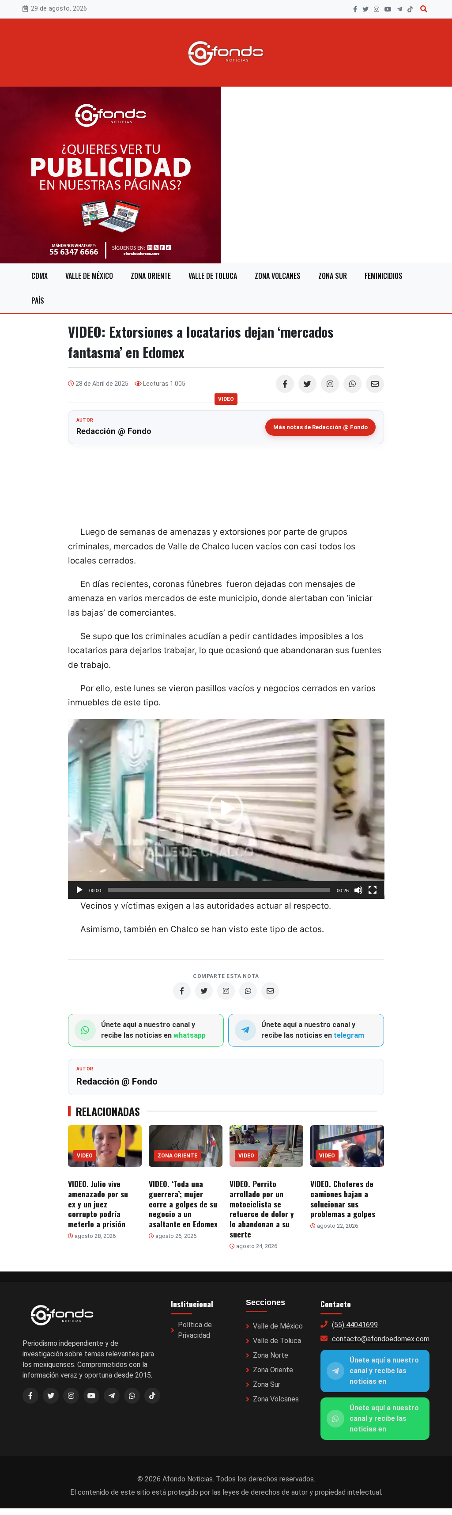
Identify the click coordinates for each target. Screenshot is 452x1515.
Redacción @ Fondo (113, 431)
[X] (365, 9)
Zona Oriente (151, 275)
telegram (349, 1035)
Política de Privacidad (195, 1330)
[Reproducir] (79, 890)
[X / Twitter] (51, 1396)
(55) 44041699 (355, 1325)
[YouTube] (388, 9)
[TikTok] (410, 9)
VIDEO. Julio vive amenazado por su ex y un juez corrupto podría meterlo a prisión (98, 1204)
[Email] (375, 384)
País (37, 300)
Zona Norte (270, 1355)
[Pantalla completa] (372, 890)
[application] (226, 809)
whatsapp (189, 1035)
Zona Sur (332, 275)
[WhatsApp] (352, 384)
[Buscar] (423, 9)
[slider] (219, 890)
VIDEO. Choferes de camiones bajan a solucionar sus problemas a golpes (342, 1199)
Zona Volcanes (278, 275)
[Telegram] (399, 9)
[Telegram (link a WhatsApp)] (112, 1396)
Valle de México (89, 275)
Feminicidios (384, 275)
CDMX (39, 275)
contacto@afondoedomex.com (380, 1339)
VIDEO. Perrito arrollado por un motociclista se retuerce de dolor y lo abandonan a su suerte (262, 1209)
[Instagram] (376, 9)
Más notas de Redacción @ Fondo (320, 427)
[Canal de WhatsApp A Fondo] (226, 175)
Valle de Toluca (212, 275)
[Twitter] (307, 384)
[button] (226, 808)
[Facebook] (355, 9)
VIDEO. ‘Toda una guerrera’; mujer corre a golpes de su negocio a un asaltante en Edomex (183, 1204)
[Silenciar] (358, 890)
